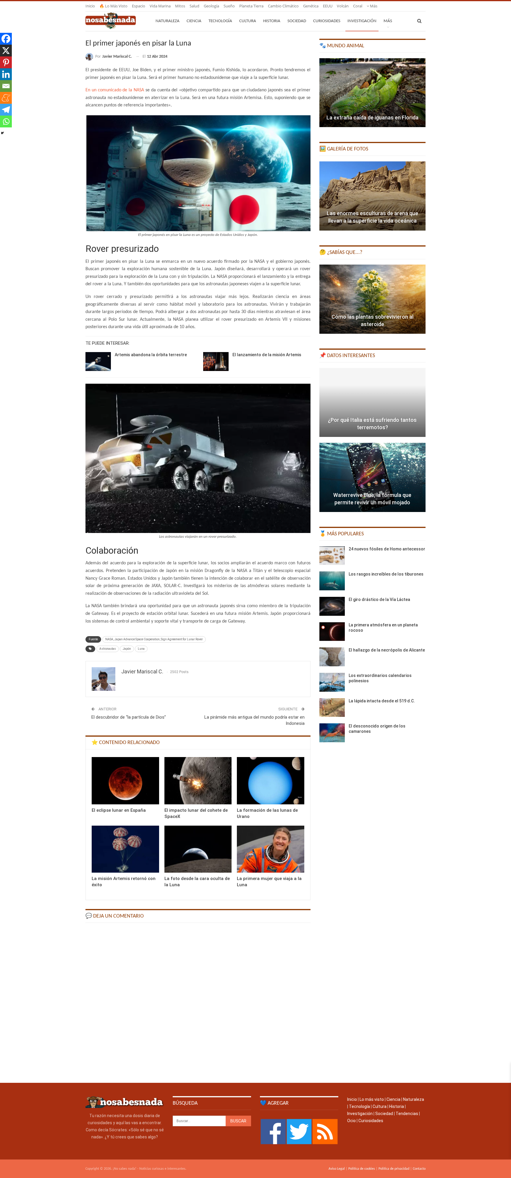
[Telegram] (6, 110)
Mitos (180, 6)
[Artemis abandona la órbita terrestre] (98, 361)
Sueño (229, 6)
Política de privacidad (394, 1169)
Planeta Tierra (251, 6)
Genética (310, 6)
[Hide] (2, 133)
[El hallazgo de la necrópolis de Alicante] (332, 656)
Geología (211, 6)
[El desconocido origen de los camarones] (332, 732)
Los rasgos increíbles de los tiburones (386, 574)
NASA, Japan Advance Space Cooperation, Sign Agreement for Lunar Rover (154, 639)
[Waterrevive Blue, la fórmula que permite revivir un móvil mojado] (372, 477)
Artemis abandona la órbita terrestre (151, 354)
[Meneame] (6, 98)
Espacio (138, 6)
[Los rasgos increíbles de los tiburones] (332, 580)
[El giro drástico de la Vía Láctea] (332, 606)
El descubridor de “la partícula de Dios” (128, 717)
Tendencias (407, 1113)
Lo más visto (372, 1099)
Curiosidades (326, 21)
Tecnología (220, 21)
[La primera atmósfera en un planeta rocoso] (332, 631)
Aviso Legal (337, 1169)
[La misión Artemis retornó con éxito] (125, 849)
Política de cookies (361, 1169)
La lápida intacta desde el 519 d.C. (382, 701)
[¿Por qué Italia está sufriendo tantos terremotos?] (372, 403)
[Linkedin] (6, 74)
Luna (141, 648)
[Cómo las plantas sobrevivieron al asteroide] (372, 299)
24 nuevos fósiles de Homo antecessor (387, 549)
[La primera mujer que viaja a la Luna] (270, 849)
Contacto (419, 1169)
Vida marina (160, 6)
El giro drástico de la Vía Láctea (379, 599)
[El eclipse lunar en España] (125, 780)
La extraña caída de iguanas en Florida (372, 117)
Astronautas (107, 648)
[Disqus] (198, 1002)
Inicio (90, 6)
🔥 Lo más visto (113, 6)
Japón (127, 648)
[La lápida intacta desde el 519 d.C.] (332, 707)
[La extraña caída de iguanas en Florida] (372, 93)
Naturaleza (168, 21)
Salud (194, 6)
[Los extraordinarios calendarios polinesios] (332, 682)
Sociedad (296, 21)
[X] (6, 50)
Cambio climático (283, 6)
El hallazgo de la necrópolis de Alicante (387, 650)
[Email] (6, 86)
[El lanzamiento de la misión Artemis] (216, 361)
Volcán (343, 6)
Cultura (247, 21)
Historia (271, 21)
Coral (357, 6)
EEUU (327, 6)
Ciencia (194, 21)
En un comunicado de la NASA (115, 90)
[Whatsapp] (6, 121)
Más (373, 6)
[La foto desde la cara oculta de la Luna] (198, 849)
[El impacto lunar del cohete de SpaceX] (198, 780)
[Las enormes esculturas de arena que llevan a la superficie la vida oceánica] (372, 196)
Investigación (361, 21)
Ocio (351, 1120)
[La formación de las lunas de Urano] (270, 780)
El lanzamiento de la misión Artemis (266, 354)
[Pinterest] (6, 62)
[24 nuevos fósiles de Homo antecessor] (332, 555)
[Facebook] (6, 39)
